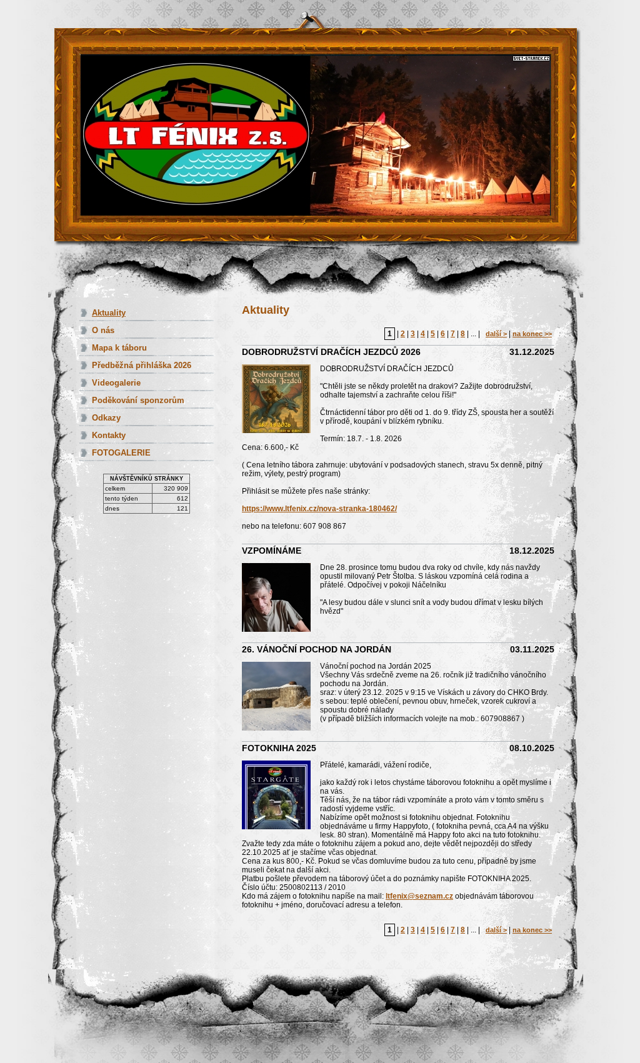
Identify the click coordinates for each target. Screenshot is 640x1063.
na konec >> (532, 333)
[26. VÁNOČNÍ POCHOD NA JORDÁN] (281, 697)
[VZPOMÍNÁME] (281, 598)
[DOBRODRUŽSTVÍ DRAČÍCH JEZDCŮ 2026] (281, 399)
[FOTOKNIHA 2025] (281, 796)
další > (496, 333)
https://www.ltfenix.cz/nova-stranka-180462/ (319, 508)
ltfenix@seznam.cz (419, 896)
